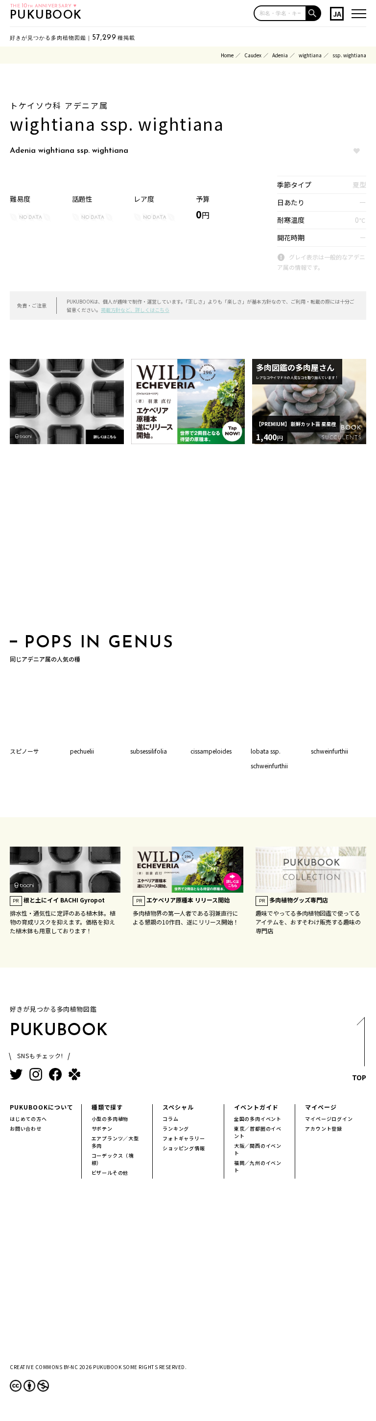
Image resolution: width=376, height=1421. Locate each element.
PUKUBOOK (46, 16)
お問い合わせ (26, 1128)
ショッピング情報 (184, 1148)
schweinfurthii (329, 751)
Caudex (252, 55)
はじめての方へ (28, 1118)
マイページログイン (328, 1118)
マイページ (321, 1107)
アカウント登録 (323, 1128)
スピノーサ (24, 751)
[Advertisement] (188, 542)
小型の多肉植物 (110, 1118)
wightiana (310, 55)
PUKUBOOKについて (41, 1107)
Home (227, 55)
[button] (313, 13)
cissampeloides (211, 751)
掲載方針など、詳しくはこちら (135, 309)
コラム (170, 1118)
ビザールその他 (110, 1172)
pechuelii (82, 751)
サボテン (102, 1128)
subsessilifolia (148, 751)
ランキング (176, 1128)
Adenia (280, 55)
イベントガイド (256, 1107)
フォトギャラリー (184, 1138)
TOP (359, 1077)
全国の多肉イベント (258, 1118)
